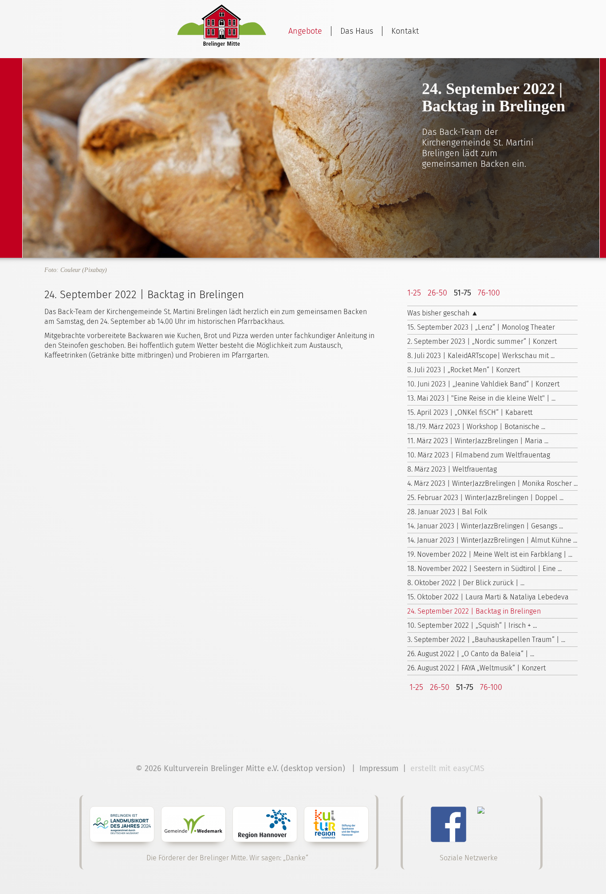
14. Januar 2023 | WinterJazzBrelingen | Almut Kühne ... (492, 540)
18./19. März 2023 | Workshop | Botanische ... (476, 426)
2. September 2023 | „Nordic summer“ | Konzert (482, 341)
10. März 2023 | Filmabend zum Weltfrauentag (478, 455)
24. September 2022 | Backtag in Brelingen (474, 611)
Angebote (305, 31)
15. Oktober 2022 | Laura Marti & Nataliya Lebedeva (488, 597)
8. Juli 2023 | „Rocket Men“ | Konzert (463, 370)
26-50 (437, 293)
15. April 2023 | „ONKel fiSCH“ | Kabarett (469, 412)
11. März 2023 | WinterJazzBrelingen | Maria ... (477, 441)
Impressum (378, 768)
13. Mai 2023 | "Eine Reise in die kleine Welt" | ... (481, 398)
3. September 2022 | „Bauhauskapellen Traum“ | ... (486, 639)
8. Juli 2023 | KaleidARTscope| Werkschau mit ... (481, 355)
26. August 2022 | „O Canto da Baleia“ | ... (470, 654)
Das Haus (356, 31)
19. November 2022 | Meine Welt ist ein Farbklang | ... (489, 554)
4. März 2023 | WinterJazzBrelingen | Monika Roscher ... (492, 483)
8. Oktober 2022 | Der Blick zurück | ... (465, 583)
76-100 (489, 293)
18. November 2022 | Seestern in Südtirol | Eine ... (484, 568)
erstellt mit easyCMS (448, 768)
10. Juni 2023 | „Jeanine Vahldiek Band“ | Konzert (483, 384)
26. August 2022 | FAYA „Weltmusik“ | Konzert (476, 668)
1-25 (414, 293)
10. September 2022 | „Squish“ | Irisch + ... (472, 625)
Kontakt (405, 31)
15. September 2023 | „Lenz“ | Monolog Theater (481, 327)
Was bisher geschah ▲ (442, 313)
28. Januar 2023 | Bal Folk (447, 512)
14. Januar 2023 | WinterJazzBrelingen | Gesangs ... (485, 526)
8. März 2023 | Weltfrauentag (452, 469)
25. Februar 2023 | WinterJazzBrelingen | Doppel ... (485, 497)
